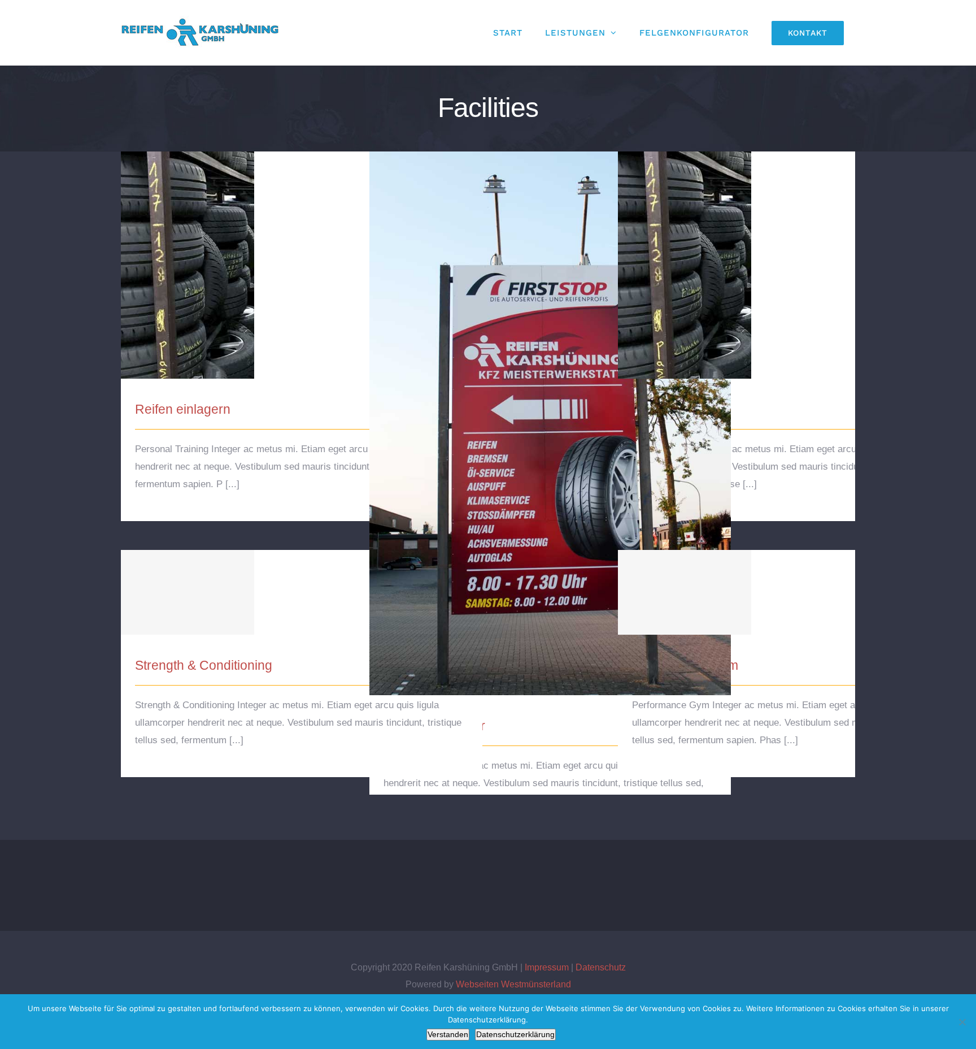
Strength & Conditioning (302, 582)
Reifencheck (799, 255)
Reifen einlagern (302, 255)
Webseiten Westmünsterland (513, 984)
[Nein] (962, 1022)
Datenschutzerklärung (515, 1034)
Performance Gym (799, 582)
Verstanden (448, 1034)
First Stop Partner (550, 413)
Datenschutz (601, 967)
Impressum (547, 967)
